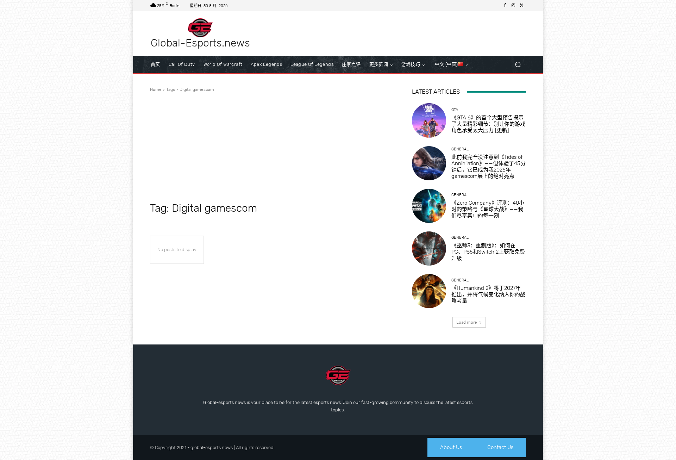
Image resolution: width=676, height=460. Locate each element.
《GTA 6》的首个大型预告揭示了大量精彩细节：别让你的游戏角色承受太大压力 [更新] (488, 123)
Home (156, 89)
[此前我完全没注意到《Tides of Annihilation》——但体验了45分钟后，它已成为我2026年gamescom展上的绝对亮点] (429, 163)
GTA (454, 110)
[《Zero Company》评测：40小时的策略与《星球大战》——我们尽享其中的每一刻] (429, 206)
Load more (466, 322)
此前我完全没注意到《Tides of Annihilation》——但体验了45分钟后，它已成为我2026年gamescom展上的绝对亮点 (488, 166)
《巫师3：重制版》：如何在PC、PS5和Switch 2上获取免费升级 (488, 251)
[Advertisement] (272, 147)
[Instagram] (513, 5)
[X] (522, 5)
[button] (517, 64)
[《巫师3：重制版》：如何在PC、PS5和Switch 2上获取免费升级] (429, 248)
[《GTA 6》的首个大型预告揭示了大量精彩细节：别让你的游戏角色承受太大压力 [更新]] (429, 120)
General (460, 149)
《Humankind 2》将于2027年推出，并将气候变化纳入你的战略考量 (488, 294)
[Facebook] (505, 5)
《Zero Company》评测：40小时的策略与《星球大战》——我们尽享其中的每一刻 (487, 209)
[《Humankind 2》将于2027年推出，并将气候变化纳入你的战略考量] (429, 291)
